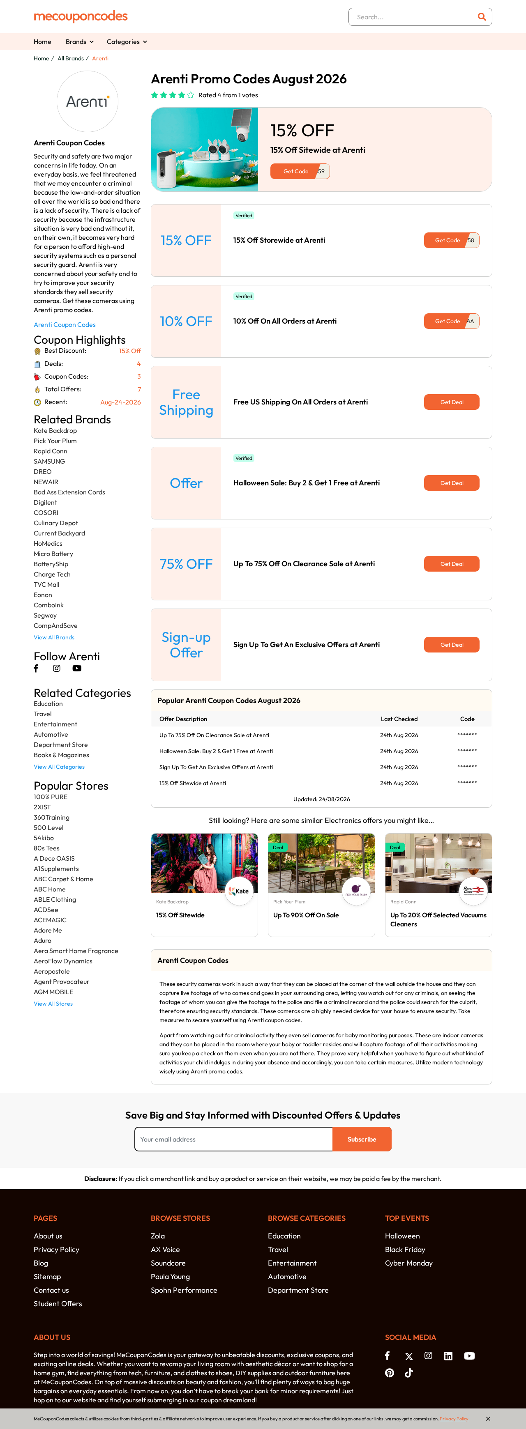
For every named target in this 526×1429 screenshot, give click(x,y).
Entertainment (55, 724)
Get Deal (452, 402)
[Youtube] (77, 668)
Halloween (402, 1236)
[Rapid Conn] (473, 891)
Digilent (45, 502)
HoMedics (48, 543)
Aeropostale (52, 971)
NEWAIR (46, 482)
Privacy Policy (56, 1249)
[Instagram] (56, 668)
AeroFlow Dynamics (63, 961)
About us (48, 1236)
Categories (123, 41)
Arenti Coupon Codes (65, 324)
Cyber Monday (409, 1263)
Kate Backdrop (55, 430)
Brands (76, 41)
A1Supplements (56, 868)
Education (48, 703)
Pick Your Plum (55, 441)
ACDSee (46, 909)
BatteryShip (51, 564)
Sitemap (47, 1276)
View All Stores (53, 1003)
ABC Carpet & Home (63, 879)
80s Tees (47, 848)
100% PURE (50, 797)
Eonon (43, 594)
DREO (43, 471)
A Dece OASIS (54, 858)
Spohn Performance (184, 1290)
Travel (43, 714)
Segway (45, 615)
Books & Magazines (61, 755)
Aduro (42, 940)
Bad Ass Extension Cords (69, 492)
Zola (158, 1236)
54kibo (44, 838)
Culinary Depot (56, 523)
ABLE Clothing (55, 899)
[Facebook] (36, 668)
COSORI (46, 512)
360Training (51, 817)
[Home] (81, 16)
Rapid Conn (50, 451)
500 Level (49, 827)
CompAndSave (56, 625)
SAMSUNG (49, 461)
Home (42, 41)
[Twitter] (410, 1355)
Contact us (51, 1290)
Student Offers (58, 1303)
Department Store (61, 744)
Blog (41, 1263)
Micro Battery (53, 553)
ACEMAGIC (50, 920)
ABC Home (50, 889)
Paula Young (170, 1276)
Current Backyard (59, 533)
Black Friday (405, 1249)
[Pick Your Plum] (356, 891)
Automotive (51, 734)
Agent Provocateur (62, 981)
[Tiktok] (410, 1372)
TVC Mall (47, 584)
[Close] (488, 1419)
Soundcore (168, 1263)
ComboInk (49, 605)
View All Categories (59, 766)
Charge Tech (52, 574)
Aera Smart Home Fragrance (76, 951)
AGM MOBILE (53, 992)
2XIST (42, 807)
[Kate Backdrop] (239, 891)
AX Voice (165, 1249)
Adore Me (48, 930)
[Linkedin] (450, 1355)
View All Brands (54, 637)
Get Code (296, 171)
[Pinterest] (391, 1372)
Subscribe (362, 1139)
